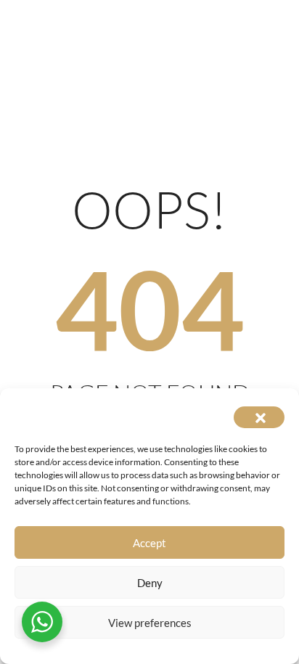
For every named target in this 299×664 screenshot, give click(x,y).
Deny (150, 582)
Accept (149, 542)
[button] (259, 417)
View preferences (150, 622)
